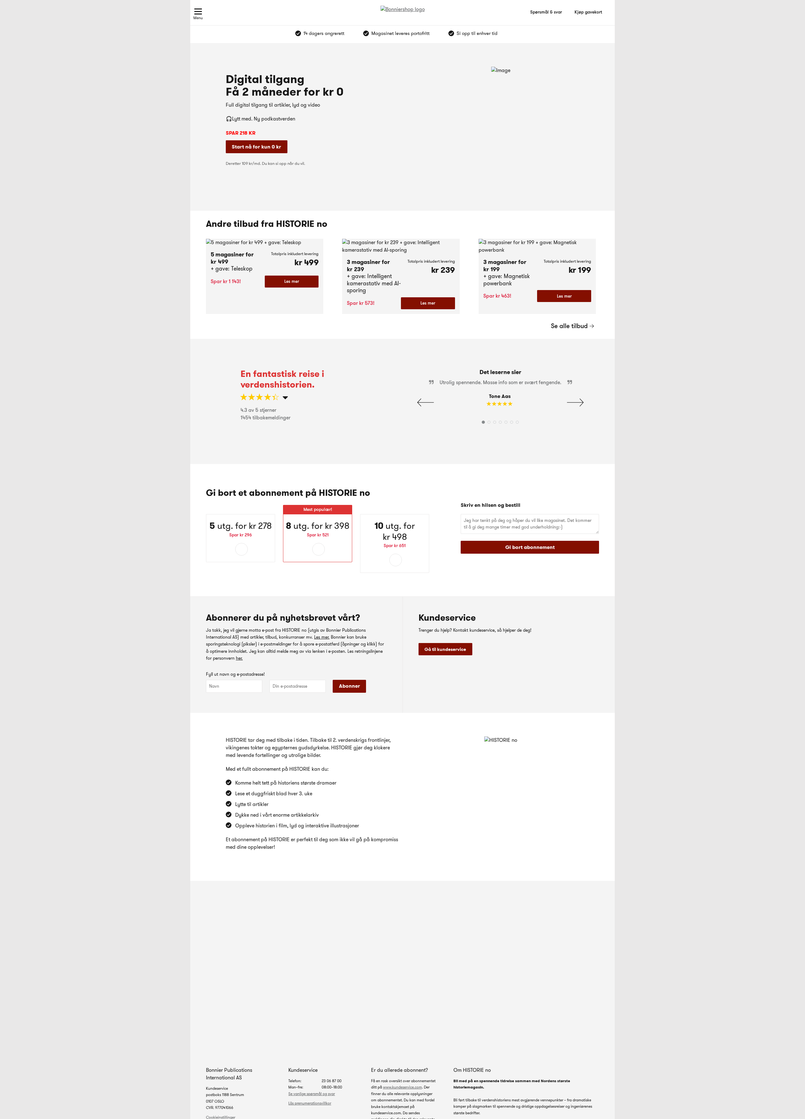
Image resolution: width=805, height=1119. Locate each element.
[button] (575, 402)
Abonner (349, 686)
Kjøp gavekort (588, 12)
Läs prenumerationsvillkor (309, 1103)
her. (239, 658)
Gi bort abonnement (530, 547)
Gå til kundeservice (445, 649)
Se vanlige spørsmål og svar (311, 1093)
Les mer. (322, 637)
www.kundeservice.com (402, 1087)
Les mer (291, 281)
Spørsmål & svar (546, 12)
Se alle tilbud (569, 326)
